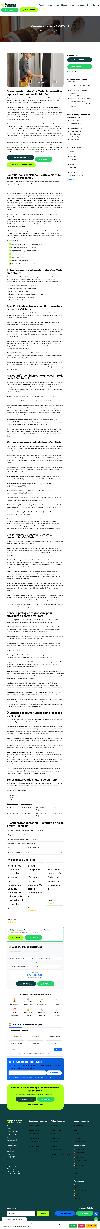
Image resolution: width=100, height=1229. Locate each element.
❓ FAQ (75, 1155)
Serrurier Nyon (55, 1133)
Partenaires (80, 5)
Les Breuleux (74, 128)
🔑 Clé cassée (35, 1036)
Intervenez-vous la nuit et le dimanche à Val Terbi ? (23, 843)
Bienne (72, 151)
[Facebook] (9, 1173)
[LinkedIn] (19, 1173)
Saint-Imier (73, 156)
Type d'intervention (13, 955)
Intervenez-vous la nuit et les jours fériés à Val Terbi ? (23, 848)
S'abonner (54, 1073)
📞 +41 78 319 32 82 (26, 1099)
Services (50, 5)
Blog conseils (77, 1171)
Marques (64, 5)
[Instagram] (14, 1173)
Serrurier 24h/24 (33, 1149)
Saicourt (72, 139)
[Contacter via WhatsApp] (96, 1219)
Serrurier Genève (55, 1125)
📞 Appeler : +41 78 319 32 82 (20, 157)
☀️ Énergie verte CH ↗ (79, 1190)
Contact (96, 5)
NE (68, 1154)
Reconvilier (73, 170)
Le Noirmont (74, 137)
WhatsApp (10, 10)
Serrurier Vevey (55, 1135)
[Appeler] (96, 1214)
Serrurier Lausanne (56, 1127)
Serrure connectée (34, 1146)
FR (65, 1154)
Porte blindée (32, 1135)
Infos (72, 5)
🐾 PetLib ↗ (76, 1198)
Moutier (72, 154)
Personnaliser (91, 1225)
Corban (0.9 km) (12, 807)
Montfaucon (74, 120)
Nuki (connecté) (77, 1138)
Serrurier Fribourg (56, 1138)
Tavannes (73, 159)
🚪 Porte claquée (16, 1036)
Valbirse (72, 164)
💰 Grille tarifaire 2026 (79, 1149)
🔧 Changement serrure (54, 1036)
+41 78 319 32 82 (29, 10)
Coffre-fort (32, 1143)
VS (63, 1154)
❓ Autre (53, 1043)
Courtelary (73, 134)
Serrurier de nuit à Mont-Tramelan (80, 98)
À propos (75, 1168)
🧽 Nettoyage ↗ (77, 1195)
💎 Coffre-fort (35, 1043)
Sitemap (75, 1176)
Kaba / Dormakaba (78, 1125)
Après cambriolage (34, 1133)
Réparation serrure (34, 1130)
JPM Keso (76, 1135)
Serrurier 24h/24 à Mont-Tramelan (80, 96)
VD (58, 1154)
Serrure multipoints (34, 1141)
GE (60, 1154)
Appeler (16, 938)
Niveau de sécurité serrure (43, 962)
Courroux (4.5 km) (12, 813)
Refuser (81, 1225)
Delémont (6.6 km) (57, 813)
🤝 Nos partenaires (78, 1165)
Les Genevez (74, 131)
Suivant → (58, 1049)
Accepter (73, 1225)
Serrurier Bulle (55, 1141)
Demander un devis (35, 1105)
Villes (57, 5)
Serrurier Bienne (55, 1151)
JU (52, 1157)
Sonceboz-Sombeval (76, 175)
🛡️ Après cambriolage (16, 1043)
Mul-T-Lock (76, 1133)
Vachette (75, 1130)
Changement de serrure (35, 1127)
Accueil (41, 5)
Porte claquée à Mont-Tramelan (80, 101)
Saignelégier (73, 123)
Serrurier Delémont (56, 1149)
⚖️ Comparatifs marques (80, 1160)
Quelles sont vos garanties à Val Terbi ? (19, 852)
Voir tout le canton (73, 179)
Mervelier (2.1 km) (26, 807)
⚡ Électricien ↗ (77, 1185)
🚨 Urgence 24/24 (78, 1152)
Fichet (75, 1127)
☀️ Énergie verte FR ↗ (79, 1193)
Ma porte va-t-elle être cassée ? (17, 835)
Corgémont (73, 172)
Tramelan (73, 126)
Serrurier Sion (54, 1146)
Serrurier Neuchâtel (56, 1143)
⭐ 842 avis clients (78, 1157)
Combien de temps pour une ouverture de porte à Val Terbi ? (25, 830)
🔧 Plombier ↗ (77, 1187)
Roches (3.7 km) (56, 807)
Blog (88, 5)
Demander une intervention (21, 165)
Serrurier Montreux (56, 1130)
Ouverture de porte (47, 31)
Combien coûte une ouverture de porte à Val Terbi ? (23, 839)
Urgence (11, 962)
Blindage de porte (34, 1138)
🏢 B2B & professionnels (80, 1163)
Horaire (38, 955)
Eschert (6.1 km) (26, 813)
